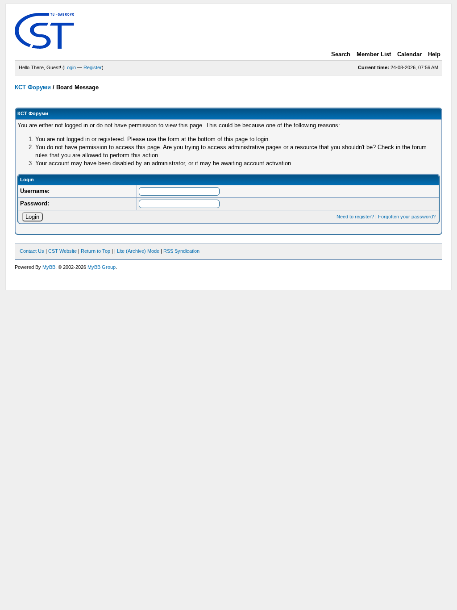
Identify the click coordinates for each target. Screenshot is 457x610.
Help (434, 54)
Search (340, 54)
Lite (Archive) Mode (138, 251)
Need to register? (355, 216)
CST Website (62, 251)
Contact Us (32, 251)
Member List (374, 54)
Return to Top (95, 251)
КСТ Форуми (33, 87)
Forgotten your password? (407, 216)
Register (92, 67)
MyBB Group (101, 267)
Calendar (409, 54)
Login (70, 67)
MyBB (48, 267)
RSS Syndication (181, 251)
